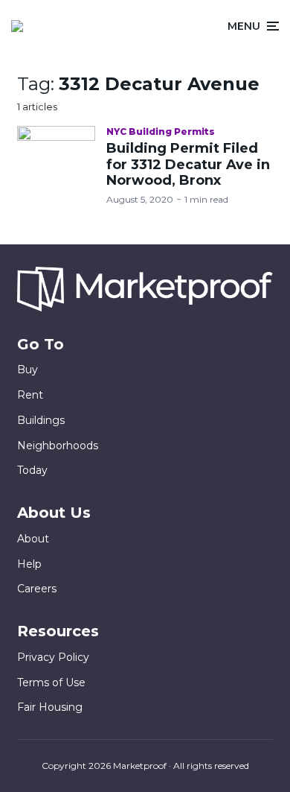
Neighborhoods (57, 445)
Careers (37, 588)
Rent (30, 395)
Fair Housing (50, 707)
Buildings (41, 420)
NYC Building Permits (160, 131)
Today (32, 470)
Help (29, 564)
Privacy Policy (53, 657)
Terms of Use (51, 682)
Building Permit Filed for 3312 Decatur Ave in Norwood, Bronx (188, 165)
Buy (27, 369)
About (33, 538)
